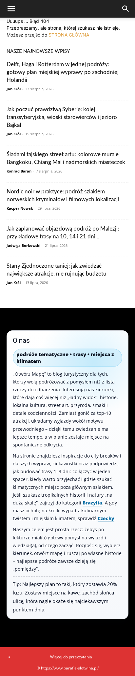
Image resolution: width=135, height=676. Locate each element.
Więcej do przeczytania (71, 657)
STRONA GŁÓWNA (68, 35)
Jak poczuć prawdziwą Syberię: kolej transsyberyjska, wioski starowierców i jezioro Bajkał (62, 117)
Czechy (106, 518)
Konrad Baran (19, 171)
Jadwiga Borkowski (23, 245)
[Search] (126, 9)
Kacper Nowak (20, 208)
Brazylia (92, 503)
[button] (11, 9)
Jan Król (14, 88)
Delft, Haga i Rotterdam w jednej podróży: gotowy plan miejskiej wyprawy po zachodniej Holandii (63, 72)
